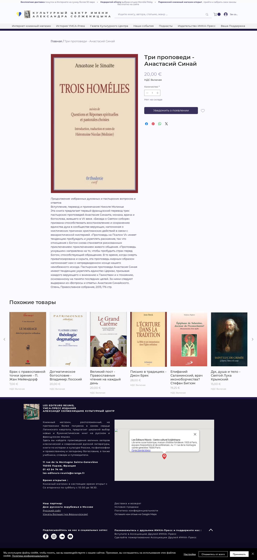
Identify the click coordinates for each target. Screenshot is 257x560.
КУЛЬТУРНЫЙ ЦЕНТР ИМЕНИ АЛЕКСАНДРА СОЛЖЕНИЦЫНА (72, 14)
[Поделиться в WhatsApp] (160, 124)
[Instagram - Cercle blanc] (54, 536)
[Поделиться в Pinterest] (153, 124)
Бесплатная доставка (33, 2)
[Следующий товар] (253, 339)
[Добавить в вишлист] (202, 110)
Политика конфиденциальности (30, 555)
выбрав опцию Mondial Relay (137, 2)
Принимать (239, 554)
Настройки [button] (190, 554)
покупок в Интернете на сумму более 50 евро (70, 2)
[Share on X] (166, 124)
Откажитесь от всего (213, 554)
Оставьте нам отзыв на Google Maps (135, 514)
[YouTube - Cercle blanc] (70, 536)
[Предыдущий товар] (4, 339)
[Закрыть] (253, 554)
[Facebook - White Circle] (45, 536)
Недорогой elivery (110, 2)
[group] (128, 353)
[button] (217, 14)
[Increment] (158, 93)
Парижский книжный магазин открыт (180, 2)
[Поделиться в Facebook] (146, 124)
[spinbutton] (152, 93)
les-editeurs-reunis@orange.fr (64, 473)
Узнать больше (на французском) (65, 514)
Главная (56, 41)
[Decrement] (147, 93)
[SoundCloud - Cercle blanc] (62, 536)
